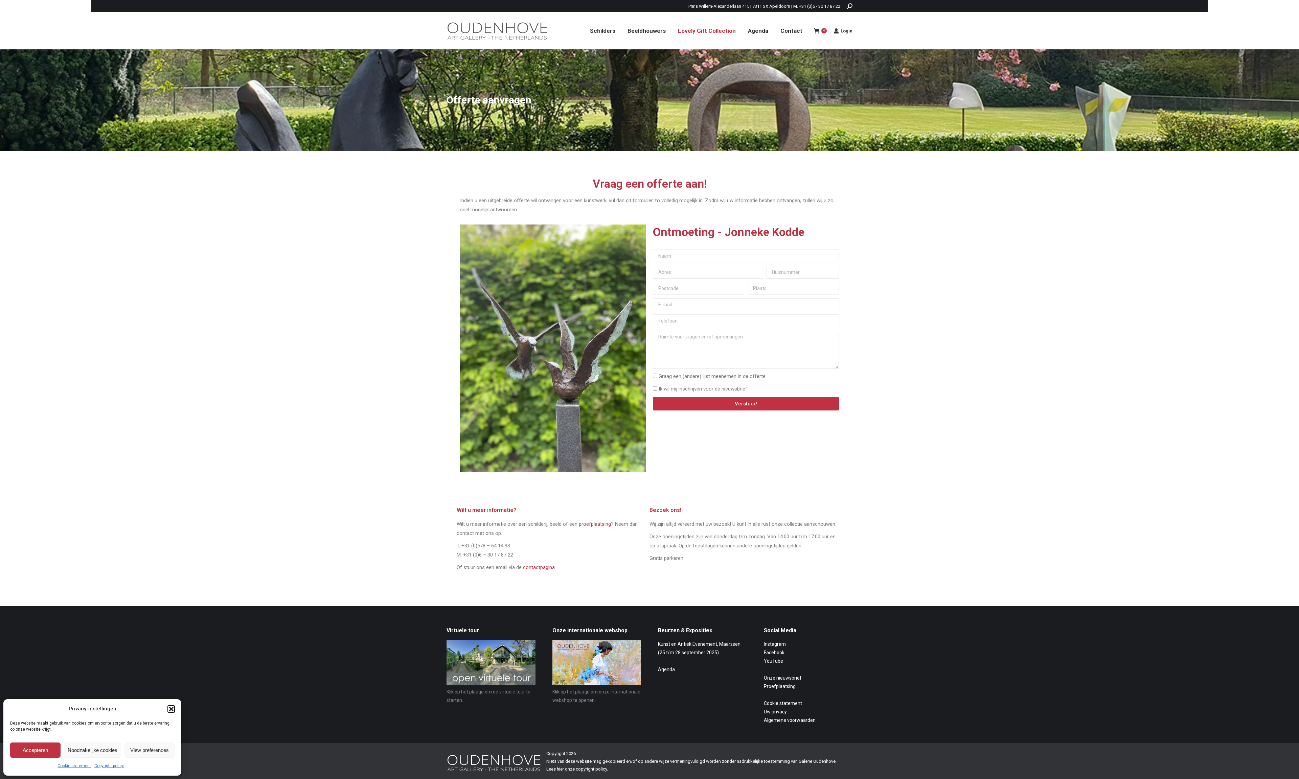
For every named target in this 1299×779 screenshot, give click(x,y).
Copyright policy (109, 765)
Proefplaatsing (780, 686)
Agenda (666, 669)
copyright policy (591, 769)
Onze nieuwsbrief (783, 678)
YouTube (773, 661)
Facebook (774, 652)
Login (846, 30)
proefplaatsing (595, 524)
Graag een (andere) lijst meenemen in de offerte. (713, 376)
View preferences (149, 750)
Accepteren (35, 750)
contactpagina (539, 567)
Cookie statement (74, 765)
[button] (171, 709)
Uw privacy (775, 711)
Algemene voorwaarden (790, 720)
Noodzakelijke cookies (92, 750)
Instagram (775, 644)
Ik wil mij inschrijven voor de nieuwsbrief (703, 389)
